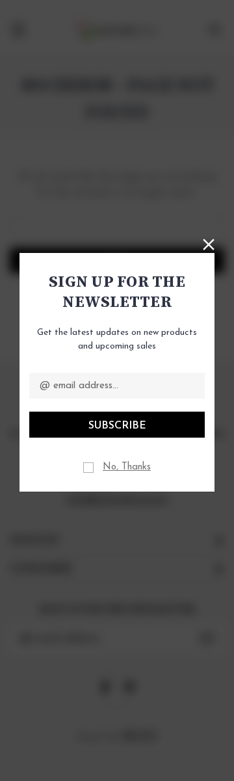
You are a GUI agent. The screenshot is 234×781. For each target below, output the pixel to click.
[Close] (208, 243)
